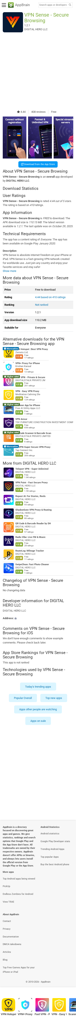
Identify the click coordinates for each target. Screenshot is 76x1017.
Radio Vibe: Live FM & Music (30, 537)
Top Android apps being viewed (19, 878)
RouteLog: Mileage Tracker (29, 550)
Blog (5, 959)
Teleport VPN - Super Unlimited (31, 469)
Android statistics (50, 833)
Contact (7, 921)
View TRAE (8, 901)
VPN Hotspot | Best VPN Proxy (31, 349)
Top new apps (53, 698)
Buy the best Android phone (55, 864)
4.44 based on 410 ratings (50, 297)
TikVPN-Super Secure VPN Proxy (32, 447)
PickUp (6, 886)
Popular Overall (23, 698)
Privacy (6, 929)
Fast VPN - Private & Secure (30, 377)
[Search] (69, 5)
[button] (38, 618)
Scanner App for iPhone (27, 405)
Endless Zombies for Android (18, 894)
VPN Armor (21, 419)
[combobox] (53, 5)
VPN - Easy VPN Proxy (27, 391)
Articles (7, 952)
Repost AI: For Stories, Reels (30, 496)
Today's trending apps (38, 686)
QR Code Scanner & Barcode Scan (33, 433)
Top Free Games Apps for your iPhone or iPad (19, 969)
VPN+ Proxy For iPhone (27, 363)
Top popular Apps (50, 857)
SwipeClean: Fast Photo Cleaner (32, 564)
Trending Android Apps (52, 849)
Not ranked (41, 304)
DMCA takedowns (12, 944)
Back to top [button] (67, 986)
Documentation (11, 936)
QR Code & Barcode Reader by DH (33, 523)
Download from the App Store (39, 164)
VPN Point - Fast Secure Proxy (31, 482)
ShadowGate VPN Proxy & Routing (33, 509)
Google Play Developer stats (55, 841)
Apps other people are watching (38, 709)
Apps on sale (38, 720)
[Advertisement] (38, 71)
